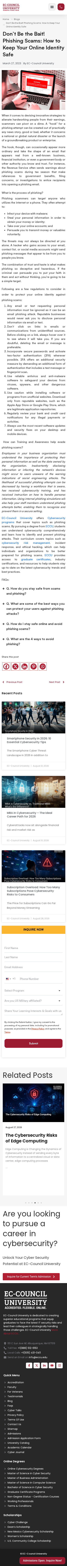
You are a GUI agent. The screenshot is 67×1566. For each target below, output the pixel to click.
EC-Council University (17, 518)
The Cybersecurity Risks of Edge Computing (31, 1138)
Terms (7, 1032)
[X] (15, 666)
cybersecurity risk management (26, 543)
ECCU (49, 526)
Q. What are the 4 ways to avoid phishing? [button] (30, 641)
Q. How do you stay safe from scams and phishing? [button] (33, 591)
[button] (25, 1202)
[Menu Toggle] (52, 7)
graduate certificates (36, 559)
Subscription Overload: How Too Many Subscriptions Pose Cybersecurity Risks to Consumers (33, 890)
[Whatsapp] (43, 666)
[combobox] (11, 978)
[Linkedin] (24, 666)
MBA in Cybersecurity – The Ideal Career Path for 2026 (29, 814)
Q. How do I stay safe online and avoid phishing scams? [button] (34, 626)
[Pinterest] (34, 666)
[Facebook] (6, 666)
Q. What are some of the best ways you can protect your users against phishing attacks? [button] (35, 608)
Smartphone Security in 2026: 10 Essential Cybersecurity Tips (29, 740)
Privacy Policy (37, 1028)
